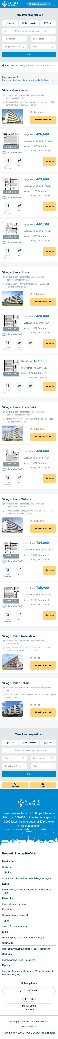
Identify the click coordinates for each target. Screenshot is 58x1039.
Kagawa (13, 960)
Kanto (5, 883)
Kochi (21, 960)
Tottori (36, 948)
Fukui (4, 904)
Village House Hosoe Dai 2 (19, 407)
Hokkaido (8, 861)
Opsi (35, 47)
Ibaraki (19, 889)
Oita (4, 974)
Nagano (6, 915)
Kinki (5, 931)
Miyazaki (39, 971)
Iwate (30, 878)
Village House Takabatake (19, 636)
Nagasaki (49, 971)
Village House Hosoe (15, 272)
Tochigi (47, 889)
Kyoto (12, 937)
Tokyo (5, 893)
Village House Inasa (15, 90)
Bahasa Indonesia (39, 4)
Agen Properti (29, 1026)
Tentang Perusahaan (19, 1021)
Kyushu (6, 965)
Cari (29, 54)
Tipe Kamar (10, 39)
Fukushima (21, 878)
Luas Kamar (38, 39)
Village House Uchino (16, 683)
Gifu (10, 926)
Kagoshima (16, 971)
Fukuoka (6, 971)
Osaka (25, 937)
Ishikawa (12, 904)
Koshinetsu (8, 909)
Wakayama (41, 937)
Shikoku (7, 954)
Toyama (22, 904)
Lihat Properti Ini (43, 120)
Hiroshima (7, 948)
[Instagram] (32, 999)
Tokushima (29, 960)
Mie (15, 926)
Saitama (39, 889)
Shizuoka (22, 926)
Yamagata (46, 878)
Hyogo (5, 937)
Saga (18, 974)
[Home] (29, 802)
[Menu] (53, 4)
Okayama (17, 948)
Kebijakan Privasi (40, 1021)
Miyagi (37, 878)
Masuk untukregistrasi (29, 1007)
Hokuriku (7, 898)
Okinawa (11, 974)
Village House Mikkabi (16, 499)
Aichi (4, 926)
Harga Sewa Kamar (13, 47)
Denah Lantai (11, 147)
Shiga (32, 937)
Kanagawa (29, 889)
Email (43, 786)
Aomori (11, 878)
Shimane (27, 948)
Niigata (14, 915)
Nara (18, 937)
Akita (4, 878)
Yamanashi (24, 915)
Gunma (12, 889)
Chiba (5, 889)
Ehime (5, 960)
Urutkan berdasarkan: (11, 80)
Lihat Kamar (49, 161)
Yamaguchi (45, 948)
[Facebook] (25, 999)
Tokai (5, 920)
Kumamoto (28, 971)
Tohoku (6, 872)
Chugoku (7, 942)
